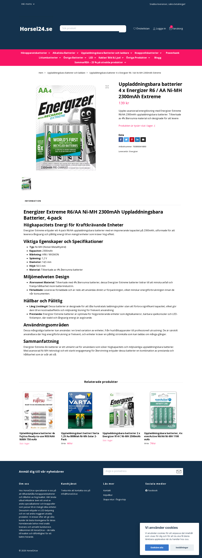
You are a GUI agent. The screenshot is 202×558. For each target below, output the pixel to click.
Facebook (152, 490)
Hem (41, 72)
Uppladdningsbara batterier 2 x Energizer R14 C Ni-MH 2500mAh (121, 435)
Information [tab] (33, 201)
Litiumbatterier (48, 57)
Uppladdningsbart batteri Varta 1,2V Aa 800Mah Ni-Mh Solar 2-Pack (80, 436)
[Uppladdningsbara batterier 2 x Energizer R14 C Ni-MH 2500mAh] (122, 410)
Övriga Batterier (73, 57)
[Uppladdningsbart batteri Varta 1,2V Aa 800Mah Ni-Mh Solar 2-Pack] (80, 410)
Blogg (157, 57)
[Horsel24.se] (36, 28)
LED (91, 57)
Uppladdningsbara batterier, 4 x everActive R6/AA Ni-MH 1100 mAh (163, 436)
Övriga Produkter (136, 57)
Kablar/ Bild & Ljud (110, 57)
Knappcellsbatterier (147, 53)
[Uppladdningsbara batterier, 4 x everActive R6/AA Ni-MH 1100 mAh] (163, 410)
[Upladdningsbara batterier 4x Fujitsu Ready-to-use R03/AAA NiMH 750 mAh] (39, 410)
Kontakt (107, 490)
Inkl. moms (26, 4)
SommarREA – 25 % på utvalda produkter (99, 62)
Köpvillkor (108, 495)
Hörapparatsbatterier (34, 53)
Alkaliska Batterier (64, 53)
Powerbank (172, 53)
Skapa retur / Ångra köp (114, 499)
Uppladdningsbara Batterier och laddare (105, 53)
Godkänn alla (157, 547)
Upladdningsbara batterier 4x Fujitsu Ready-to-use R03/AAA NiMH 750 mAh (37, 436)
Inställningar (182, 547)
